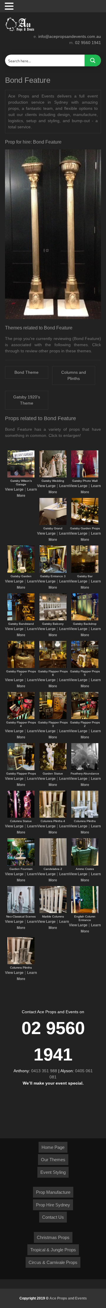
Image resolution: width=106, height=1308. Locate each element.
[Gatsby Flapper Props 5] (84, 667)
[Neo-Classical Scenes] (20, 912)
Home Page (53, 1147)
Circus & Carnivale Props (53, 1262)
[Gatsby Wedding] (53, 476)
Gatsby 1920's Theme (26, 400)
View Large (14, 489)
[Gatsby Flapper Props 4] (20, 718)
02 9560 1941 (88, 42)
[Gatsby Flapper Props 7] (20, 667)
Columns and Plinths (73, 375)
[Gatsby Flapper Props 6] (53, 667)
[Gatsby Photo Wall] (84, 476)
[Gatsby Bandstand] (20, 619)
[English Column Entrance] (84, 912)
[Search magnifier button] (93, 60)
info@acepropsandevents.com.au (69, 36)
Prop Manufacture (53, 1192)
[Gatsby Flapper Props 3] (53, 718)
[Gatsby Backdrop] (84, 619)
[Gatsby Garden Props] (84, 524)
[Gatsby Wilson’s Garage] (20, 476)
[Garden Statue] (53, 769)
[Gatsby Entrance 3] (53, 572)
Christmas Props (53, 1237)
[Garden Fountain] (20, 864)
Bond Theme (26, 372)
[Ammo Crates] (84, 864)
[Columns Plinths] (84, 816)
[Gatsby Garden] (20, 572)
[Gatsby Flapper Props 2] (84, 718)
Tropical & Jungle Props (53, 1249)
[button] (10, 6)
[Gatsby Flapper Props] (20, 769)
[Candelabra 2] (53, 864)
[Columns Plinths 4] (53, 816)
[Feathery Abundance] (84, 769)
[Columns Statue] (20, 816)
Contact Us (53, 1217)
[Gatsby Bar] (84, 572)
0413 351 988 (44, 1070)
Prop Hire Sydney (53, 1204)
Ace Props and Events (68, 1298)
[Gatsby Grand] (53, 524)
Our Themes (53, 1159)
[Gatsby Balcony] (53, 619)
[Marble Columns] (53, 912)
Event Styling (53, 1172)
